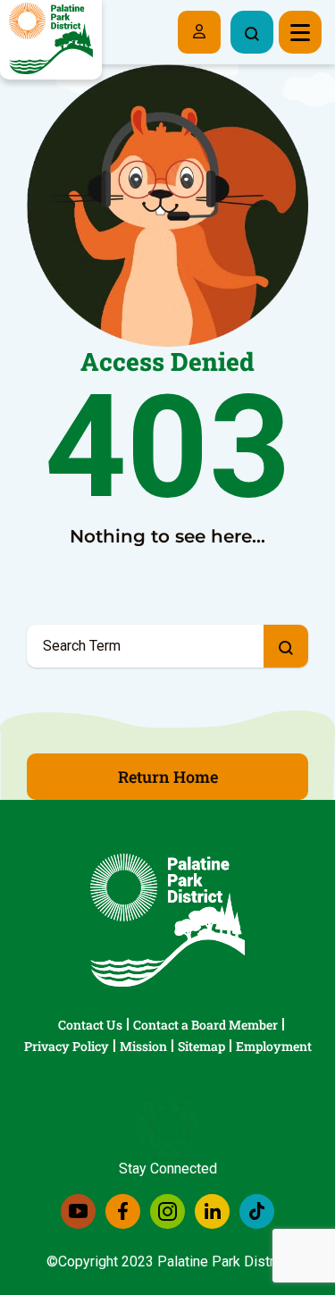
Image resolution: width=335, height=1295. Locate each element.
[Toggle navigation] (300, 32)
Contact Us (90, 1024)
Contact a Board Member (205, 1024)
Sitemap (201, 1046)
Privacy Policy (66, 1046)
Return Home (168, 776)
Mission (143, 1046)
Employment (274, 1046)
